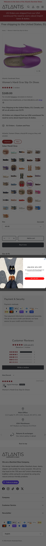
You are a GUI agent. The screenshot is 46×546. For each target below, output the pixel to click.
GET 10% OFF (34, 278)
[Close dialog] (44, 259)
